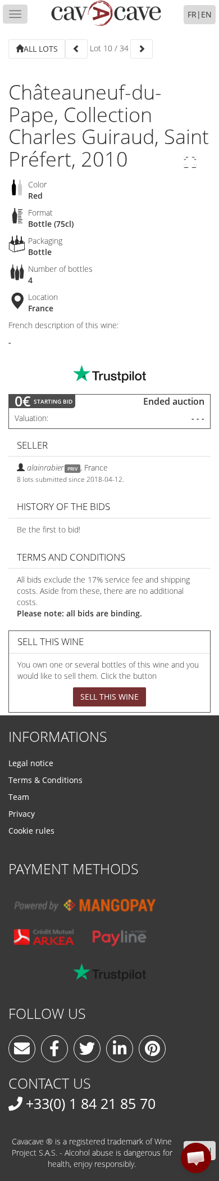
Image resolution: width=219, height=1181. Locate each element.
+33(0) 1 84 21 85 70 (91, 1103)
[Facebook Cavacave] (54, 1048)
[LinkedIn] (119, 1048)
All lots (41, 48)
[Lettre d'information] (21, 1048)
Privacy (21, 813)
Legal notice (30, 763)
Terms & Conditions (45, 780)
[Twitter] (87, 1048)
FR (192, 14)
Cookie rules (31, 830)
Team (18, 796)
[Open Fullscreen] (190, 161)
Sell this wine (109, 696)
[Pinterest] (152, 1048)
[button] (196, 1158)
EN (206, 14)
